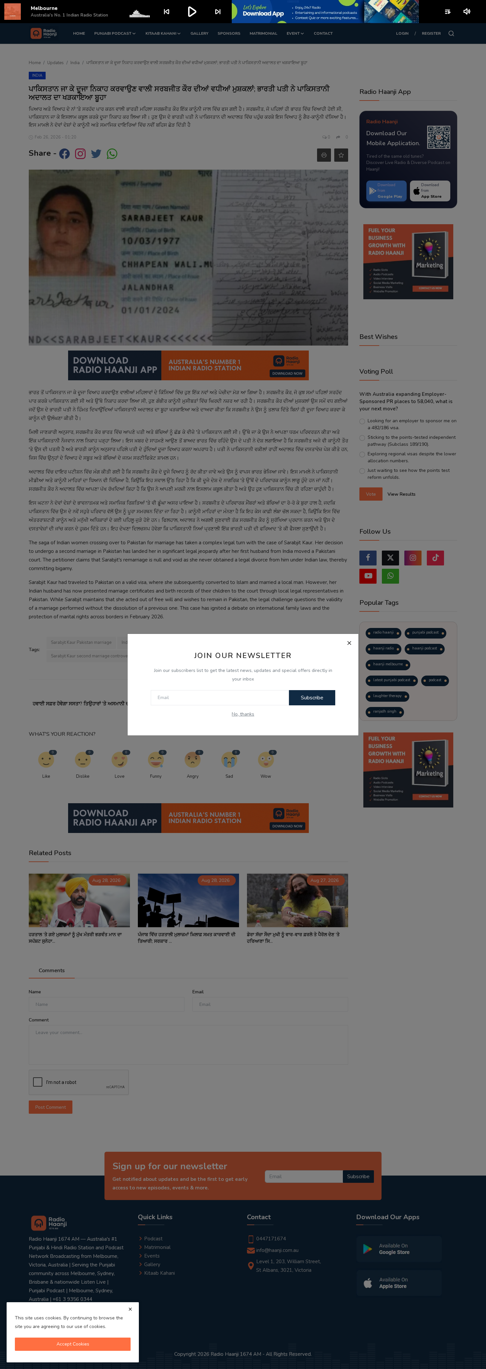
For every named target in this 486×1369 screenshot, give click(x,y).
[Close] (349, 643)
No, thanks (243, 714)
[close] (130, 1309)
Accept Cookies (73, 1344)
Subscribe (312, 697)
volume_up (467, 11)
